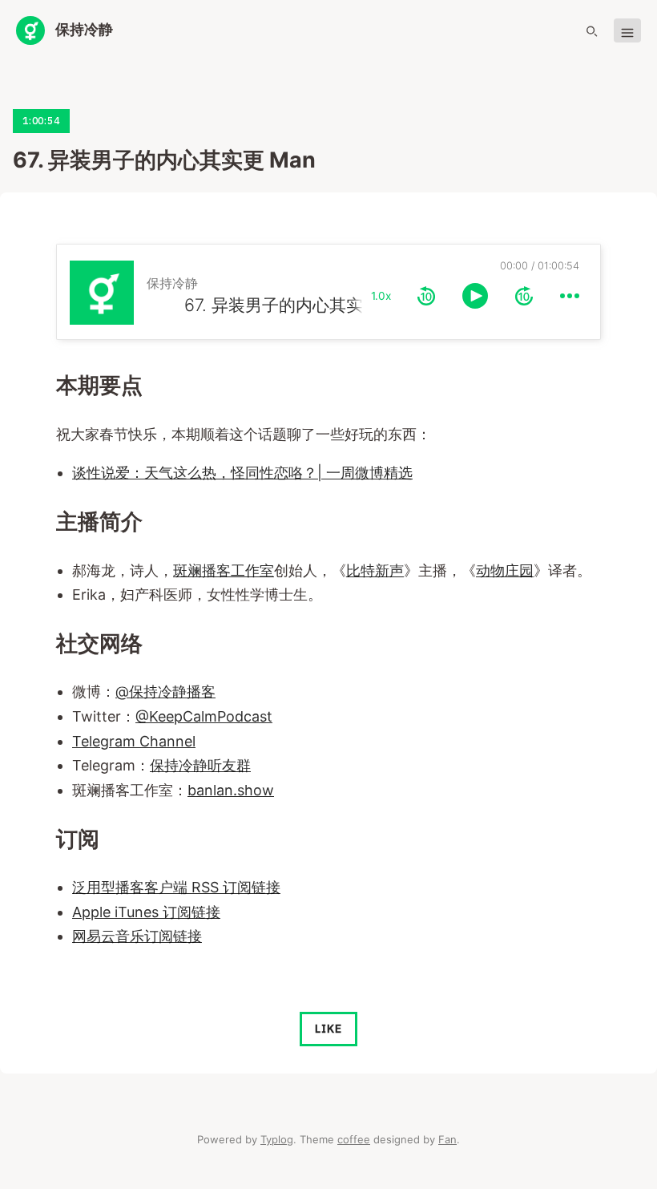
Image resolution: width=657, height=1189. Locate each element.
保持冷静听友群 (200, 765)
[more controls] (569, 295)
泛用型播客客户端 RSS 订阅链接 (176, 887)
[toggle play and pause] (475, 296)
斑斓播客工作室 (223, 570)
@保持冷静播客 (165, 691)
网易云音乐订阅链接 (137, 936)
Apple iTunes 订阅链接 (146, 912)
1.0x (381, 295)
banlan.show (230, 790)
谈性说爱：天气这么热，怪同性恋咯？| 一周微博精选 (242, 472)
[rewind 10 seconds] (426, 295)
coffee (353, 1139)
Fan (447, 1139)
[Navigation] (627, 30)
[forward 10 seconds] (524, 295)
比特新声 (375, 570)
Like (328, 1028)
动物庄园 (505, 570)
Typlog (276, 1139)
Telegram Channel (133, 741)
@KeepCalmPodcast (203, 716)
